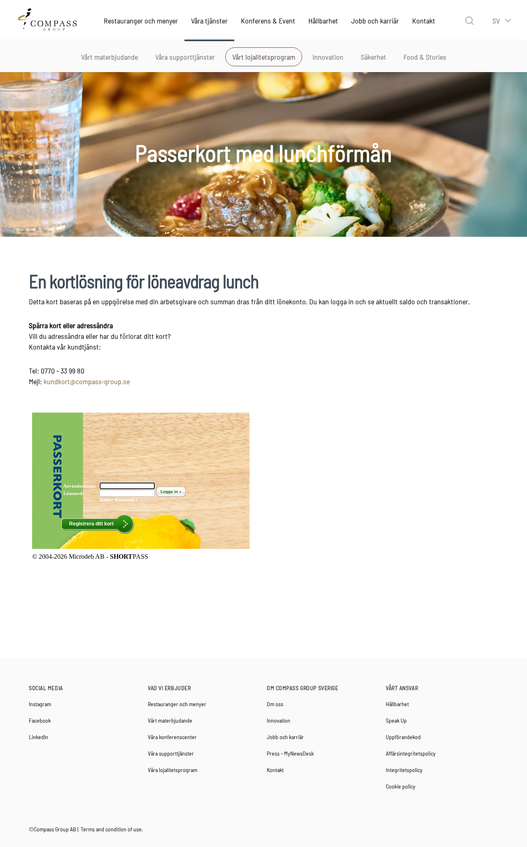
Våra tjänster (209, 20)
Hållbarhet (323, 20)
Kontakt (423, 20)
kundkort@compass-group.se (87, 381)
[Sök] (469, 21)
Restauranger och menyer (141, 20)
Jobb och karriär (375, 20)
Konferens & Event (268, 20)
